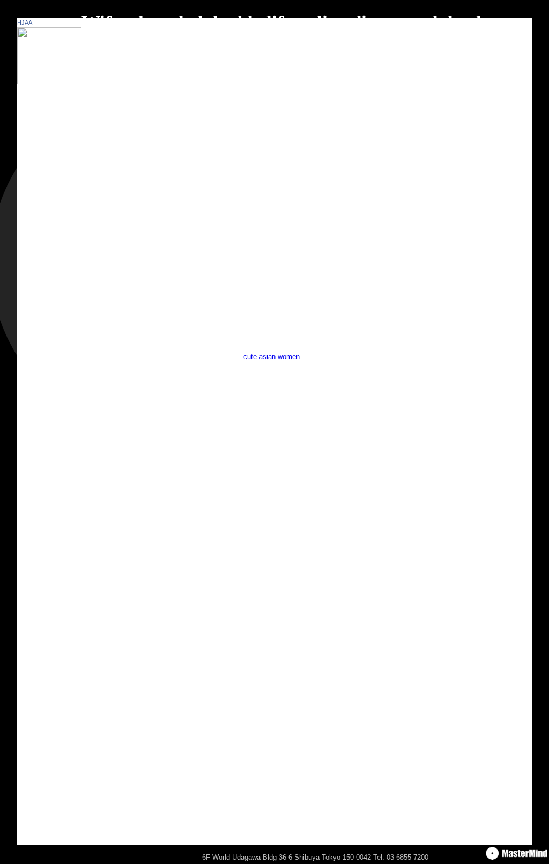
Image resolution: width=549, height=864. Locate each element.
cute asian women (271, 357)
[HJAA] (49, 82)
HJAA (24, 22)
